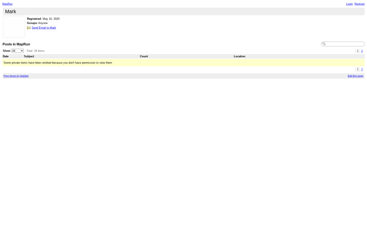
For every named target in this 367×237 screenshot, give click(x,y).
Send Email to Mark (44, 27)
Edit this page (355, 75)
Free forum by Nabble (16, 75)
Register (359, 4)
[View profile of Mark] (14, 35)
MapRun (7, 4)
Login (349, 4)
